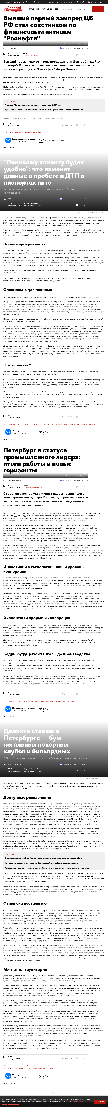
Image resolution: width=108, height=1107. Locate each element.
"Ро (87, 77)
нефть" (93, 77)
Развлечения (52, 1066)
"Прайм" (47, 82)
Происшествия (48, 424)
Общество (36, 424)
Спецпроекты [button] (50, 9)
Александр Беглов (22, 525)
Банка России (12, 87)
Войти (97, 9)
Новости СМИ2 (9, 148)
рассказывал (67, 407)
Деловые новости (61, 424)
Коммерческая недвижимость (43, 1068)
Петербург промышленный (65, 701)
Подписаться (53, 2)
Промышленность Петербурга (27, 701)
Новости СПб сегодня (89, 424)
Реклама (81, 9)
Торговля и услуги (40, 1066)
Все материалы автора (32, 55)
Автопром (27, 424)
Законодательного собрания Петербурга (36, 555)
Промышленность (47, 701)
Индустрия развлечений (67, 1066)
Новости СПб (74, 424)
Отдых (79, 1066)
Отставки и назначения (32, 133)
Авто (19, 424)
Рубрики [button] (34, 9)
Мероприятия (68, 9)
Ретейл (29, 1066)
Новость (12, 424)
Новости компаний (15, 133)
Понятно (100, 1102)
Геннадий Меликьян (67, 77)
